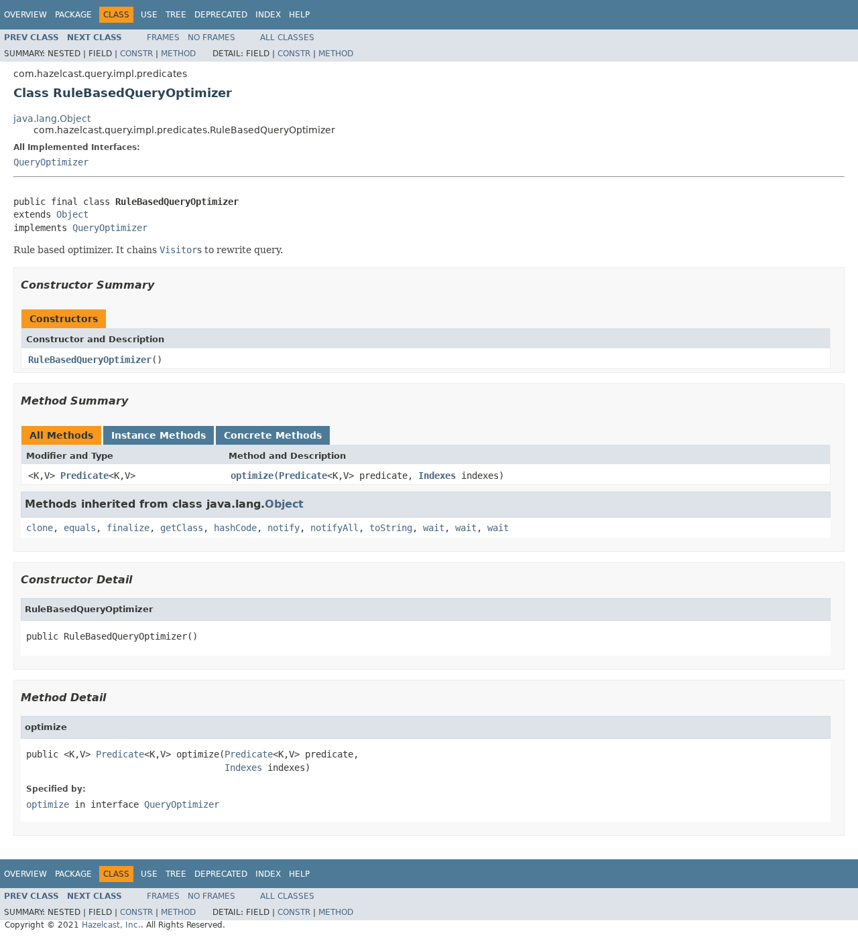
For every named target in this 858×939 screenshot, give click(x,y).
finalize (128, 527)
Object (72, 214)
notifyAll (334, 527)
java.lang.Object (51, 118)
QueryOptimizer (50, 162)
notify (283, 527)
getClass (181, 527)
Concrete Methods (273, 435)
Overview (25, 14)
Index (268, 14)
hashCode (235, 527)
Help (299, 14)
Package (73, 14)
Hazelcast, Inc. (111, 925)
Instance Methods (158, 435)
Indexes (437, 475)
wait (433, 527)
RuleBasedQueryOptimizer (89, 359)
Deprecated (220, 14)
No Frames (211, 37)
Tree (176, 14)
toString (390, 527)
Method (178, 53)
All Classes (287, 37)
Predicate (84, 475)
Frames (163, 37)
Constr (136, 53)
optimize (252, 475)
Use (149, 14)
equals (80, 527)
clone (39, 527)
